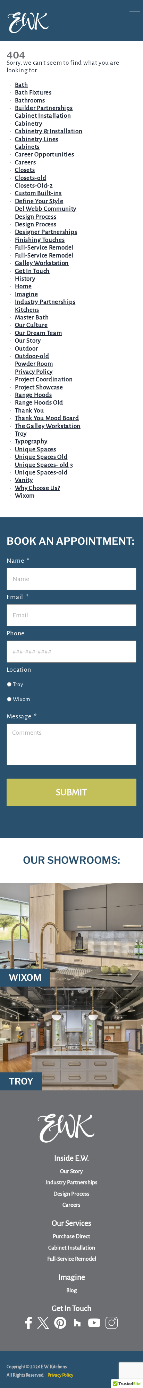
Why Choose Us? (37, 488)
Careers (25, 162)
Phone (16, 633)
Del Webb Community (46, 209)
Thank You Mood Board (47, 418)
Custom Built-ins (38, 193)
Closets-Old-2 (34, 185)
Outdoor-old (32, 356)
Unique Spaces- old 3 (44, 465)
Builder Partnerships (44, 108)
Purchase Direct (71, 1236)
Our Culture (31, 325)
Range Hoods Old (39, 402)
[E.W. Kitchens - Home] (28, 23)
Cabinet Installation (43, 115)
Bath (21, 85)
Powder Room (34, 364)
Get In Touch (32, 271)
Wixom (25, 495)
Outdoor (26, 348)
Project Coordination (44, 379)
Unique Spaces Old (41, 457)
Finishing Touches (40, 240)
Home (23, 286)
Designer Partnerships (46, 232)
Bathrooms (30, 100)
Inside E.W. (71, 1158)
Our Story (28, 340)
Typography (31, 441)
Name (18, 560)
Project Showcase (39, 387)
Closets (25, 170)
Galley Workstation (42, 263)
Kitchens (27, 310)
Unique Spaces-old (41, 472)
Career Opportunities (44, 154)
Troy (21, 433)
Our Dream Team (38, 333)
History (25, 278)
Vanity (24, 480)
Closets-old (31, 178)
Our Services (71, 1223)
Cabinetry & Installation (49, 131)
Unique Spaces (35, 449)
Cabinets (27, 147)
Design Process (36, 217)
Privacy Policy (34, 372)
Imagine (26, 294)
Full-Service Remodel (44, 247)
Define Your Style (39, 201)
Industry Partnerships (45, 302)
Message (22, 716)
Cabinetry (28, 123)
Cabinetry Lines (37, 139)
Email (18, 596)
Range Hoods (33, 395)
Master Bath (32, 317)
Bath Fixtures (33, 92)
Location (19, 669)
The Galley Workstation (48, 426)
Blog (71, 1290)
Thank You (29, 410)
